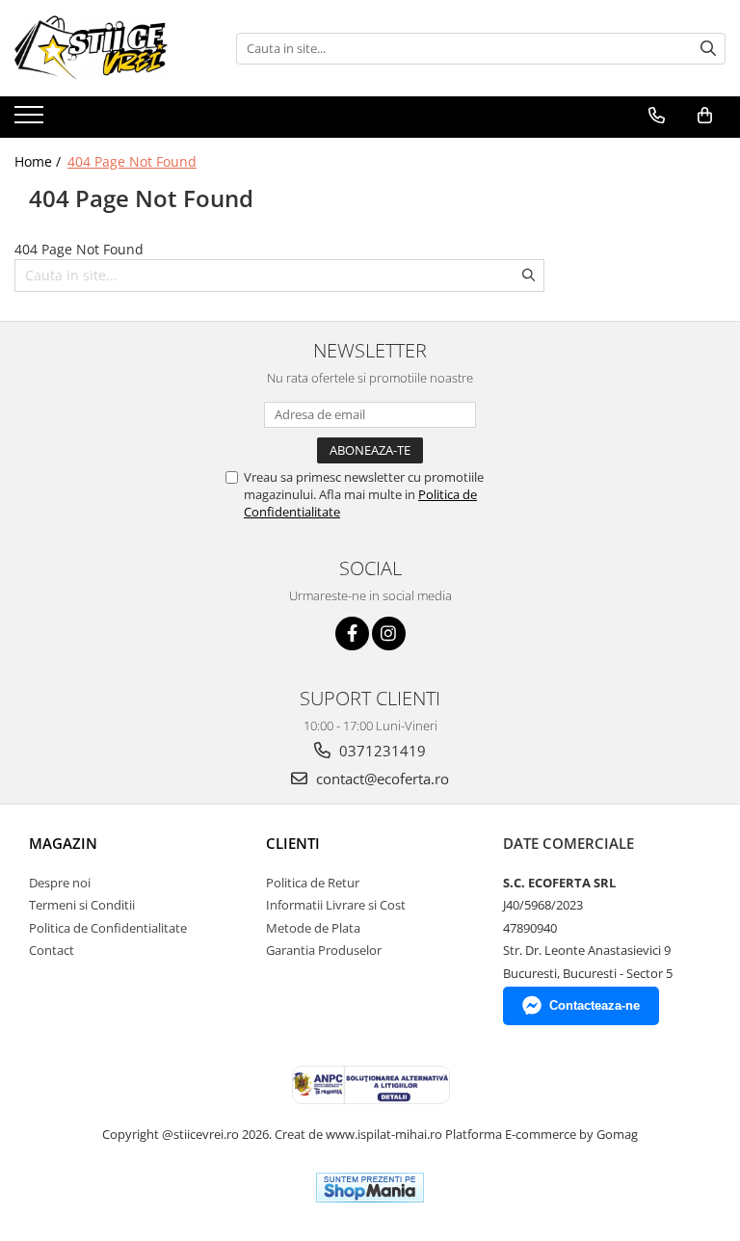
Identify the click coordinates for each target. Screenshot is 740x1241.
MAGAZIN (63, 843)
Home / (39, 161)
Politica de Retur (312, 882)
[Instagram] (389, 633)
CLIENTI (293, 843)
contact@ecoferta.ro (380, 778)
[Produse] (31, 120)
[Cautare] (708, 49)
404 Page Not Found (132, 161)
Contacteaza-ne (594, 1005)
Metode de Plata (313, 928)
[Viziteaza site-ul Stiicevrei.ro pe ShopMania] (370, 1187)
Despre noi (60, 882)
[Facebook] (352, 633)
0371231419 (380, 750)
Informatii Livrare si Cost (336, 904)
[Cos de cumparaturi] (705, 115)
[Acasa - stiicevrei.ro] (110, 48)
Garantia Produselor (324, 950)
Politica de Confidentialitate (108, 928)
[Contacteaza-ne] (656, 115)
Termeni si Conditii (82, 904)
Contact (51, 950)
